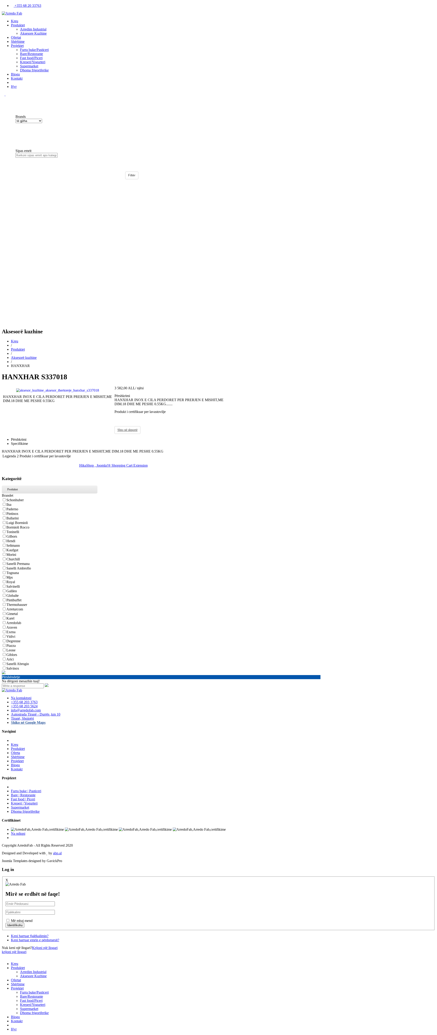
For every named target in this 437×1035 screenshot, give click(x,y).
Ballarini (12, 518)
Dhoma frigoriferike (34, 70)
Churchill (13, 559)
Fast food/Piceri (31, 58)
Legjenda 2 (11, 456)
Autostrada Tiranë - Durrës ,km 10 (35, 714)
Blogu (15, 74)
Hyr (14, 87)
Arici (10, 659)
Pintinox (12, 514)
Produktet (18, 25)
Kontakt (17, 78)
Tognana (12, 573)
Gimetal (12, 614)
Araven (11, 627)
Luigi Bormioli (17, 523)
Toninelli (12, 532)
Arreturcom (14, 609)
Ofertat (16, 37)
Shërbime (18, 41)
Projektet (17, 46)
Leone (10, 650)
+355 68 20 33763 (27, 6)
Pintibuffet (13, 600)
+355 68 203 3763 (24, 702)
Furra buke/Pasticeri (34, 50)
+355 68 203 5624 (24, 706)
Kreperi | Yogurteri (24, 803)
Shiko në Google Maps (28, 722)
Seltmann (13, 545)
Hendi (10, 541)
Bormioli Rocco (17, 527)
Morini (11, 555)
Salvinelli (13, 586)
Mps (9, 577)
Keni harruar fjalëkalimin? (29, 936)
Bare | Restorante (23, 795)
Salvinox (12, 668)
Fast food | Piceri (23, 799)
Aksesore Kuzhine (33, 33)
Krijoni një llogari (45, 948)
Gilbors (11, 536)
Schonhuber (15, 500)
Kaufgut (12, 550)
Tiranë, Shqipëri (22, 718)
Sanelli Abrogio (17, 664)
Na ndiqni (18, 833)
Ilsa (8, 504)
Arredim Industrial (33, 29)
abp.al (57, 853)
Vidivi (10, 636)
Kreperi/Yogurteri (32, 62)
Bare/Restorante (31, 54)
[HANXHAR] (57, 390)
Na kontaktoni (21, 698)
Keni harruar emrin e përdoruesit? (35, 940)
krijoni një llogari (14, 952)
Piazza (11, 646)
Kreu (14, 21)
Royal (10, 582)
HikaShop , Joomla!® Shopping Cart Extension (113, 465)
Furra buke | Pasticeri (26, 791)
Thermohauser (16, 605)
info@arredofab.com (26, 710)
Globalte (12, 595)
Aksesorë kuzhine (24, 357)
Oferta (15, 753)
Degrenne (13, 641)
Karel (10, 618)
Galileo (11, 591)
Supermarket (29, 66)
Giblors (11, 655)
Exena (10, 632)
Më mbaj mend (22, 921)
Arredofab (13, 623)
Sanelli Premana (18, 564)
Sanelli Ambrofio (18, 568)
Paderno (12, 509)
